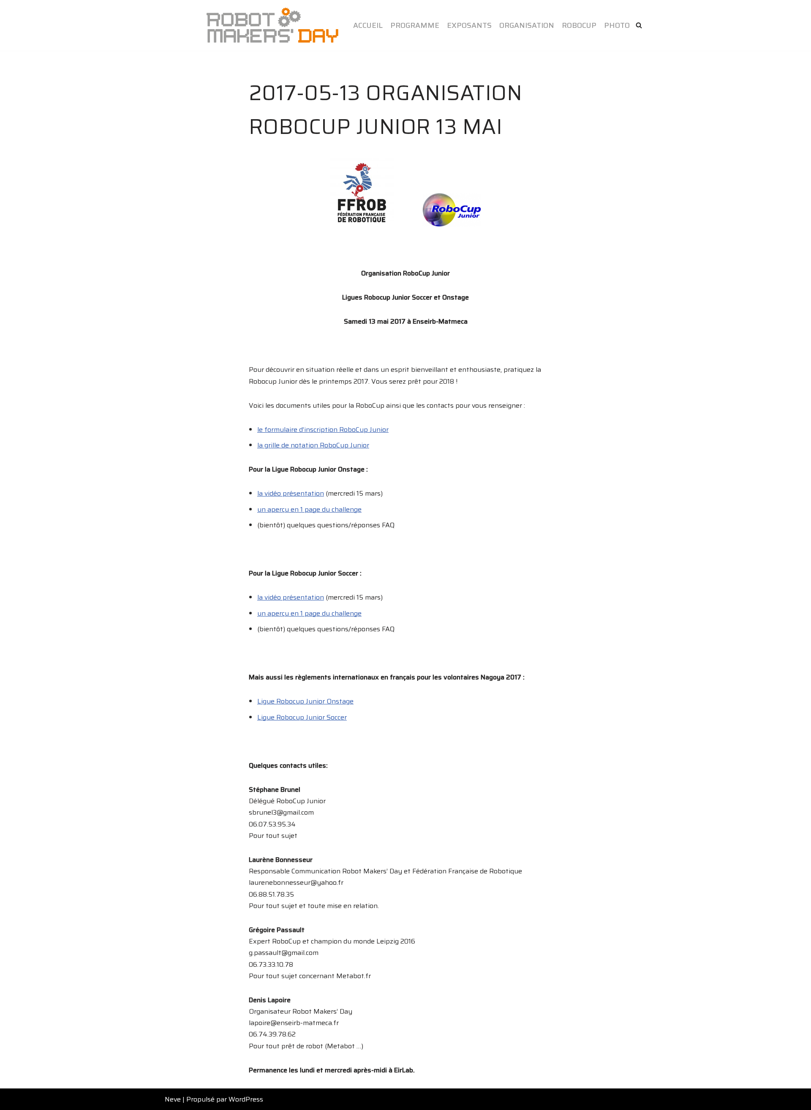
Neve (173, 1099)
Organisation (526, 25)
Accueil (368, 25)
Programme (414, 25)
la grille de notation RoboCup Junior (313, 445)
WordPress (246, 1099)
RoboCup (579, 25)
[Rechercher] (639, 25)
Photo (617, 25)
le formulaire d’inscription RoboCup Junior (323, 429)
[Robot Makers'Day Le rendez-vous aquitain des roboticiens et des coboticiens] (273, 25)
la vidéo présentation (290, 493)
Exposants (469, 25)
